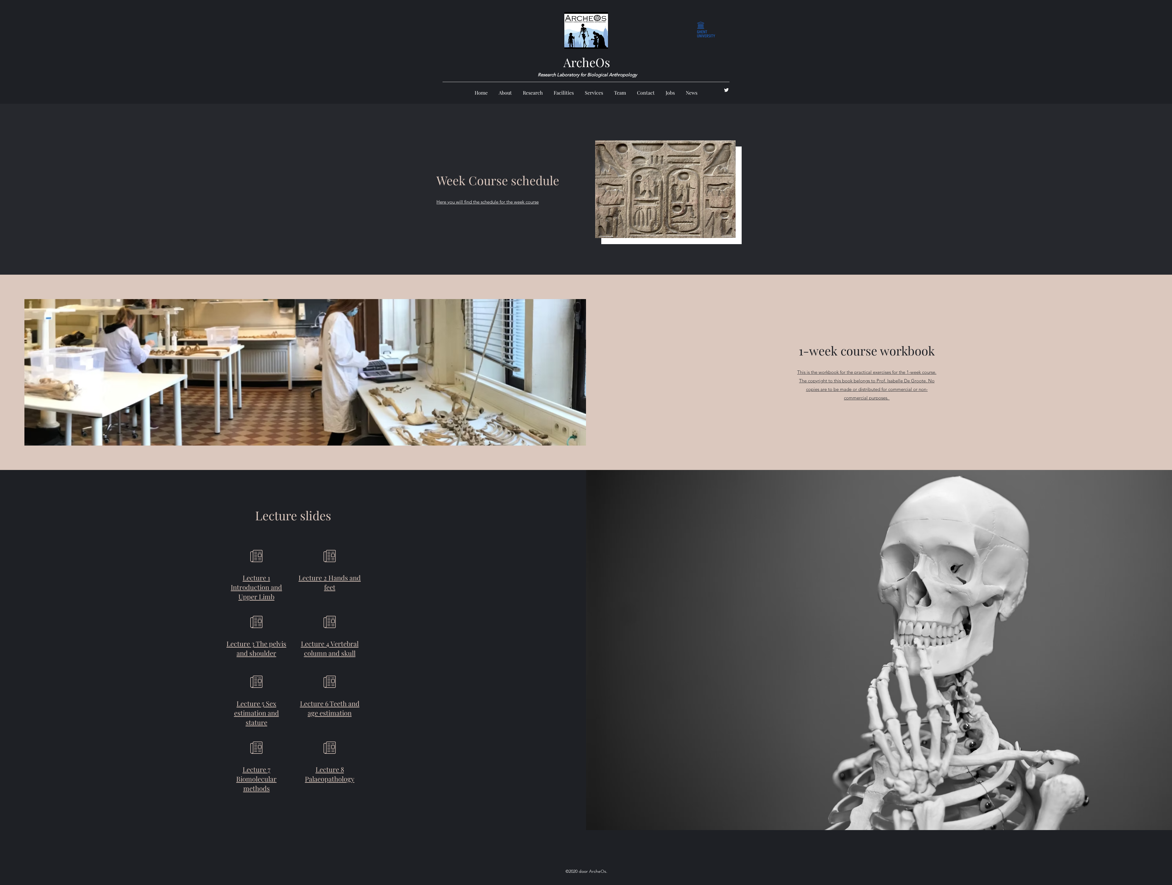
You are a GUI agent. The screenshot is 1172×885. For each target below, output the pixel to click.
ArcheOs (586, 62)
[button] (532, 90)
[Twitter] (726, 90)
